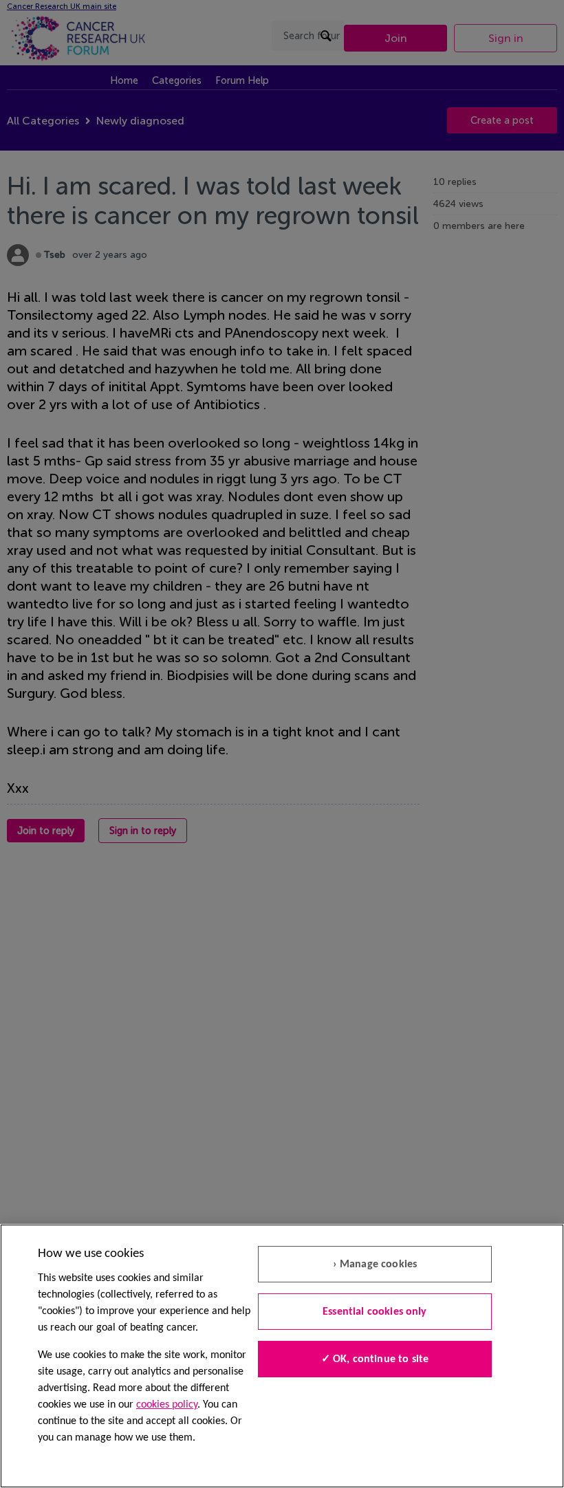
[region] (282, 1356)
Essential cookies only (375, 1311)
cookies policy (166, 1404)
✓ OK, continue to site (375, 1359)
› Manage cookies (375, 1264)
